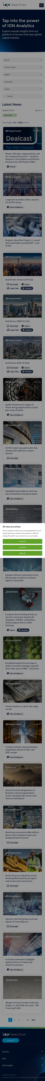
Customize (22, 547)
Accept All (22, 541)
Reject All (23, 553)
